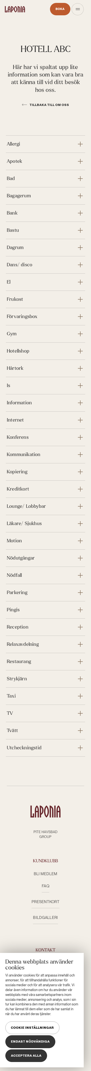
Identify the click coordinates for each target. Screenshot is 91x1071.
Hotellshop (18, 351)
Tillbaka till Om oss (49, 105)
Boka (60, 9)
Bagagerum (19, 195)
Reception (17, 627)
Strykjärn (17, 678)
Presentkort (45, 901)
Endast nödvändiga (30, 1041)
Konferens (18, 437)
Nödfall (14, 575)
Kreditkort (18, 489)
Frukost (15, 299)
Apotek (14, 161)
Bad (11, 178)
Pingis (13, 609)
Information (19, 402)
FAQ (45, 886)
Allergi (13, 144)
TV (10, 713)
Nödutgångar (21, 558)
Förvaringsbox (22, 316)
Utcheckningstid (24, 747)
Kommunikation (24, 454)
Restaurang (19, 661)
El (8, 282)
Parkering (17, 592)
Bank (12, 213)
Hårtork (15, 368)
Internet (15, 420)
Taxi (11, 696)
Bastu (13, 230)
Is (8, 385)
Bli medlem (46, 874)
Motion (14, 540)
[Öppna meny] (78, 9)
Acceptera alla (26, 1055)
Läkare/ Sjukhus (24, 523)
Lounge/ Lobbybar (26, 506)
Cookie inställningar (32, 1027)
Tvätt (12, 730)
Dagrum (15, 247)
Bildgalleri (45, 917)
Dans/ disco (19, 264)
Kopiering (17, 471)
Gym (12, 333)
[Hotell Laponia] (15, 9)
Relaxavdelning (23, 644)
